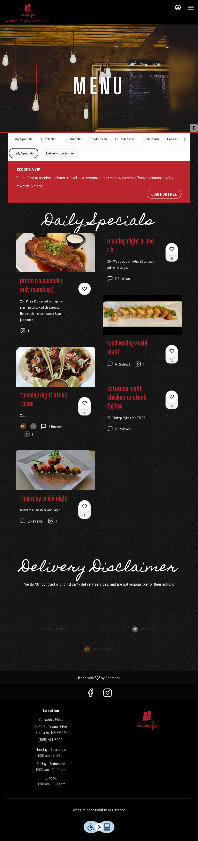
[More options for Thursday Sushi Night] (84, 506)
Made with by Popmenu (62, 677)
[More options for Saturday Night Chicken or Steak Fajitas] (172, 397)
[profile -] (178, 7)
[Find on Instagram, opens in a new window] (107, 693)
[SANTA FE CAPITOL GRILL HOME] (27, 12)
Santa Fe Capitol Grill (147, 719)
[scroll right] (184, 139)
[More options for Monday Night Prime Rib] (172, 249)
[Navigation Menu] (190, 7)
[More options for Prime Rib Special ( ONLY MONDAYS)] (84, 289)
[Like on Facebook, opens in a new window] (90, 693)
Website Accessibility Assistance (99, 809)
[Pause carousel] (194, 128)
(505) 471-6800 (51, 739)
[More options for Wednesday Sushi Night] (172, 351)
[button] (55, 288)
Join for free (164, 194)
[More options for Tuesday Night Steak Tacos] (84, 403)
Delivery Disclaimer (60, 153)
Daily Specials (23, 153)
